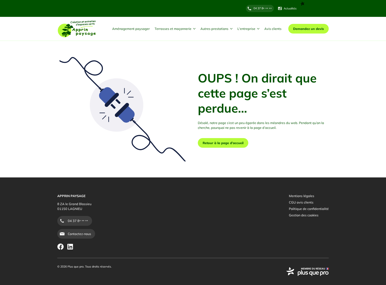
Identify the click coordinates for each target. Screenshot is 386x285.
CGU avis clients (301, 202)
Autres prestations (214, 29)
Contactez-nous (79, 234)
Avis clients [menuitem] (272, 29)
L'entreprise (246, 29)
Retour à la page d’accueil (223, 143)
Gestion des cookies (303, 215)
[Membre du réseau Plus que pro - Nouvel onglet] (307, 272)
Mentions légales (301, 196)
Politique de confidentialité (309, 209)
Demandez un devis (308, 29)
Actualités (290, 8)
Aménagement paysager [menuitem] (131, 29)
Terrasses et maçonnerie (173, 29)
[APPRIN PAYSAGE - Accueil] (76, 29)
